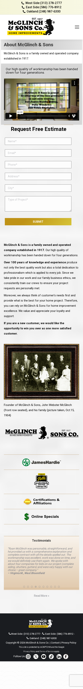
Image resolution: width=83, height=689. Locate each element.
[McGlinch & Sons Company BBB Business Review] (41, 530)
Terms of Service (47, 651)
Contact (55, 642)
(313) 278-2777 (51, 3)
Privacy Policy (68, 642)
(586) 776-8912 (50, 7)
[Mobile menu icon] (77, 27)
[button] (24, 587)
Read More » (41, 595)
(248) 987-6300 (49, 11)
